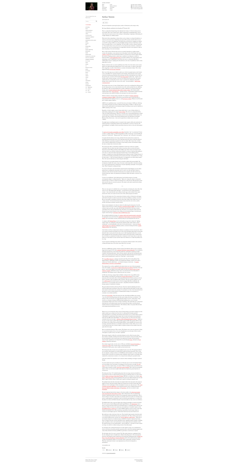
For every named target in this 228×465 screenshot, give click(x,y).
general (87, 47)
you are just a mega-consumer (123, 367)
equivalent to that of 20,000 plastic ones (121, 212)
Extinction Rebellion (120, 438)
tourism (87, 82)
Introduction (104, 8)
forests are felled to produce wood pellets (110, 388)
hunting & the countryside (90, 56)
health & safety (88, 54)
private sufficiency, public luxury (128, 417)
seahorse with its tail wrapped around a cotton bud (130, 215)
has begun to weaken (127, 98)
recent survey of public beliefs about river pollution (122, 267)
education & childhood (90, 36)
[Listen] (103, 23)
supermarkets (88, 80)
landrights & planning (90, 59)
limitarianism (134, 404)
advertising (88, 27)
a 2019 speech (107, 281)
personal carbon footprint (126, 276)
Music (103, 5)
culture (87, 33)
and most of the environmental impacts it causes (127, 319)
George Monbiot (106, 2)
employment (88, 38)
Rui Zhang (140, 461)
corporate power (88, 32)
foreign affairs (88, 46)
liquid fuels (123, 388)
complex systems (105, 54)
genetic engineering (89, 49)
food (86, 44)
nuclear (87, 64)
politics (87, 69)
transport (87, 83)
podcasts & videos (89, 67)
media (87, 62)
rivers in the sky (115, 91)
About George (104, 7)
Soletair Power (113, 221)
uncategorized (88, 85)
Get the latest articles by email (91, 461)
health (87, 52)
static (86, 79)
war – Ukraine (88, 92)
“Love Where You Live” (109, 259)
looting (130, 339)
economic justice (89, 35)
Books (103, 4)
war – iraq (87, 90)
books (87, 28)
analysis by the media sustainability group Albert (114, 132)
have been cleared (124, 76)
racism (87, 74)
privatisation (88, 70)
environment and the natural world (91, 41)
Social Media (112, 7)
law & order (88, 60)
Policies (111, 8)
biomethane (104, 389)
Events (111, 4)
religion (87, 75)
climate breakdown (110, 453)
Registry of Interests (113, 5)
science (87, 77)
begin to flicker (122, 111)
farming (87, 43)
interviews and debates (90, 57)
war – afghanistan (89, 87)
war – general (88, 88)
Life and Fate (110, 295)
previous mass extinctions (114, 69)
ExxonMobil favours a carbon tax (109, 408)
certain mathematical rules (115, 57)
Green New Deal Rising (110, 438)
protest (87, 72)
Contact (111, 10)
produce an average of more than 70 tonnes (114, 376)
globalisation (88, 51)
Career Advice (104, 10)
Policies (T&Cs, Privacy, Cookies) (91, 459)
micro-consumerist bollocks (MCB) (126, 206)
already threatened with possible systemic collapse (119, 90)
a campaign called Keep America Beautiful (126, 250)
